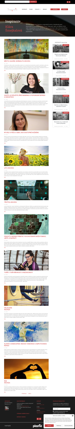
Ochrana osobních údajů (23, 413)
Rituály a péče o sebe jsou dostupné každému (21, 132)
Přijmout (49, 425)
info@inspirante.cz (25, 406)
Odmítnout (59, 425)
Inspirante (24, 9)
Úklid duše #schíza (8, 308)
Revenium (55, 9)
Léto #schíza (9, 168)
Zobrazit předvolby (69, 425)
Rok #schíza (7, 382)
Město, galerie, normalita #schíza (17, 61)
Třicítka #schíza (10, 202)
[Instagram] (69, 2)
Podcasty (37, 9)
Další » (29, 393)
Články (31, 9)
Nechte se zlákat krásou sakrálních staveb (60, 105)
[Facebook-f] (67, 2)
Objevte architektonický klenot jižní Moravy (61, 55)
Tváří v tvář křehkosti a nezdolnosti (18, 272)
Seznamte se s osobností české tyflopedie (61, 122)
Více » (5, 70)
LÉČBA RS (65, 9)
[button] (72, 415)
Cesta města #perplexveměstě (61, 88)
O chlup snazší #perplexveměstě (61, 71)
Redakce (45, 9)
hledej (33, 1)
